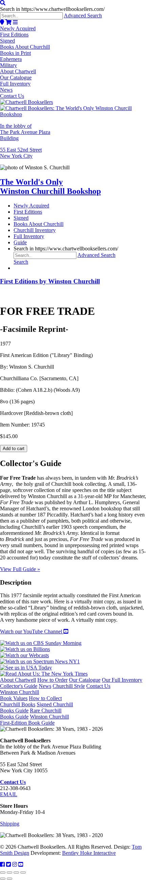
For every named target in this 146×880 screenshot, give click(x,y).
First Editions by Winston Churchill (50, 281)
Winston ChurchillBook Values (19, 695)
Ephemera (11, 59)
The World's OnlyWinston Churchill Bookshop (50, 186)
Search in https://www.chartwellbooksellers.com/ (52, 9)
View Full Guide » (20, 569)
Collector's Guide (18, 686)
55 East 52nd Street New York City (21, 153)
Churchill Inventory (35, 230)
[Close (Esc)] (23, 872)
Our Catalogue (16, 77)
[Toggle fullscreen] (9, 872)
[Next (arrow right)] (9, 879)
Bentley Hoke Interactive (89, 853)
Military (8, 65)
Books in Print (15, 53)
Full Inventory (15, 84)
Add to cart (13, 448)
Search (21, 262)
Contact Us (12, 96)
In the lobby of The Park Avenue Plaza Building (25, 132)
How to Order (52, 680)
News (6, 90)
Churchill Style (69, 686)
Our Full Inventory (122, 680)
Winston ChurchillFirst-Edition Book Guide (34, 720)
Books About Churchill (25, 47)
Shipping (9, 824)
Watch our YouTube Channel (31, 631)
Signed (7, 41)
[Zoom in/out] (2, 872)
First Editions (14, 34)
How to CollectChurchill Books (31, 701)
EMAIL (8, 794)
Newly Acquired (18, 28)
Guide (20, 242)
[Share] (16, 872)
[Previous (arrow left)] (2, 879)
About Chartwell (18, 71)
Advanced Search (83, 15)
